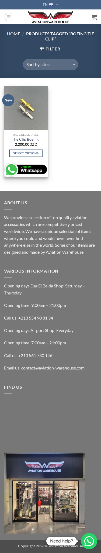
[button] (9, 17)
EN (45, 4)
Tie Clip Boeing (26, 139)
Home (13, 33)
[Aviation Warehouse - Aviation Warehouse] (50, 17)
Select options (26, 153)
